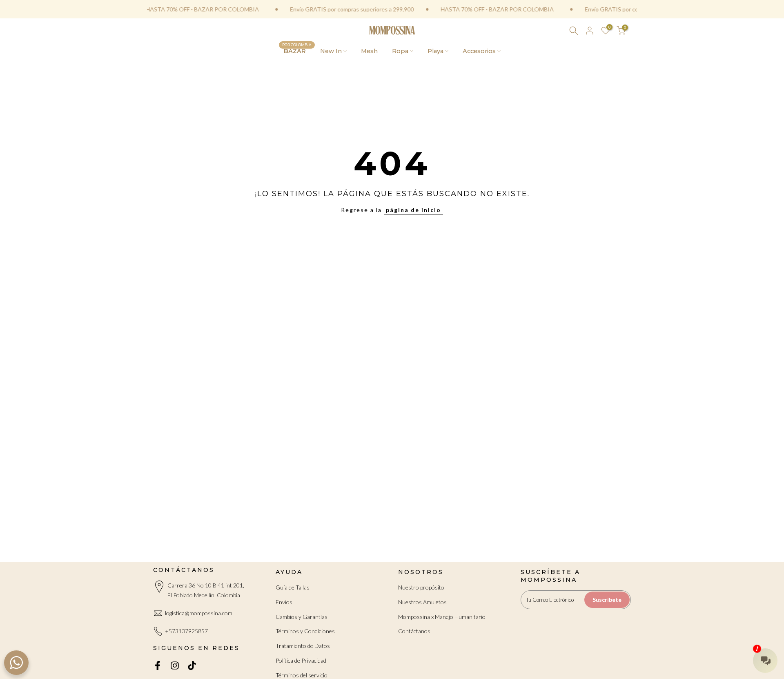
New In (331, 51)
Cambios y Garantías (301, 616)
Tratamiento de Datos (303, 645)
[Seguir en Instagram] (174, 666)
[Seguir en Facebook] (157, 666)
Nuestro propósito (421, 587)
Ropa (400, 51)
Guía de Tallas (293, 587)
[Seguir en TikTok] (191, 666)
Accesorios (479, 51)
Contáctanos (414, 631)
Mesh (369, 51)
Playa (435, 51)
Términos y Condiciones (305, 631)
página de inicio (413, 209)
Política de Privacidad (301, 660)
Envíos (284, 602)
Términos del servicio (301, 675)
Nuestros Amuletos (422, 602)
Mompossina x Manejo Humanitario (442, 616)
